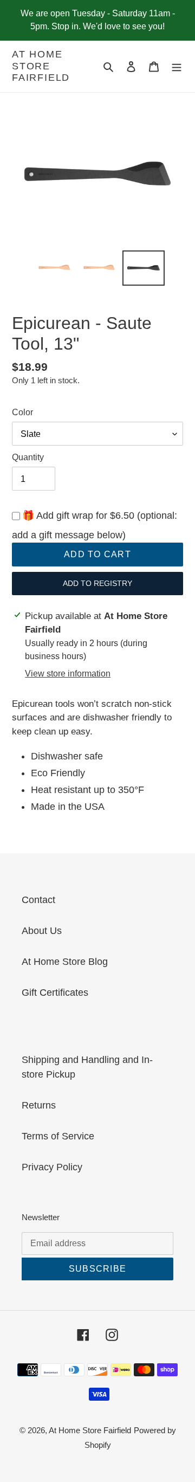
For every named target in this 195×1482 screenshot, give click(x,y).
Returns (39, 1105)
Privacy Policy (52, 1167)
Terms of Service (58, 1136)
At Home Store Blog (65, 961)
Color (22, 412)
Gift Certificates (55, 992)
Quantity (28, 457)
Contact (38, 899)
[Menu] (176, 66)
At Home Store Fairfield (41, 66)
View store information (67, 673)
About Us (42, 930)
